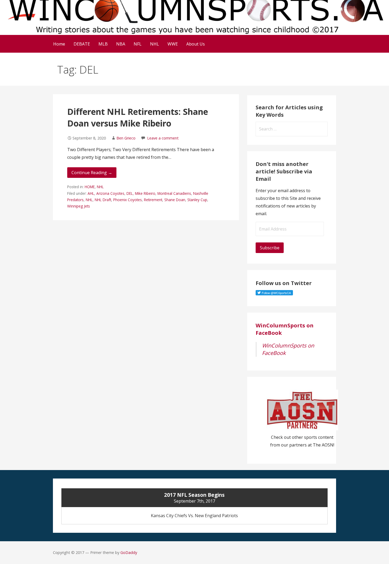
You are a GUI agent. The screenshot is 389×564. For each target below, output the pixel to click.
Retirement (153, 199)
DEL (129, 193)
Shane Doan (174, 199)
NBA (120, 44)
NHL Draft (103, 199)
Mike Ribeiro (145, 193)
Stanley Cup (197, 199)
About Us (195, 44)
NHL (154, 44)
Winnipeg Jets (78, 206)
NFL (138, 44)
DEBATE (82, 44)
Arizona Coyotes (110, 193)
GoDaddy (128, 552)
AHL (91, 193)
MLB (103, 44)
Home (59, 44)
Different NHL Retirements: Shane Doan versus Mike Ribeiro (137, 117)
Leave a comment (163, 138)
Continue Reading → (91, 172)
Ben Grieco (125, 138)
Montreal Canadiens (174, 193)
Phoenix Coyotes (127, 199)
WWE (173, 44)
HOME (90, 186)
